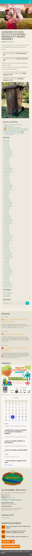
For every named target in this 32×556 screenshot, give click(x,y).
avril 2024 (6, 179)
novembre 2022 (8, 203)
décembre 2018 (8, 269)
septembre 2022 (8, 206)
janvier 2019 (7, 268)
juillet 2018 (7, 277)
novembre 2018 (8, 271)
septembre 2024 (8, 172)
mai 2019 (6, 262)
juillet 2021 (7, 226)
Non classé (7, 295)
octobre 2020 (7, 239)
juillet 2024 (7, 175)
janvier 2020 (7, 251)
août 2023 (6, 191)
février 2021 (7, 233)
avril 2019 (6, 264)
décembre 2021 (8, 219)
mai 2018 (6, 278)
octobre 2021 (7, 222)
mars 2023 (6, 198)
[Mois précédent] (5, 398)
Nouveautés (7, 296)
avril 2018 (6, 279)
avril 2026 (6, 146)
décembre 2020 (8, 236)
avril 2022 (6, 213)
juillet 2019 (7, 260)
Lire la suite (21, 327)
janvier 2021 (7, 234)
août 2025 (6, 157)
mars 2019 (6, 265)
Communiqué (7, 294)
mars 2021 (6, 231)
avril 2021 (6, 230)
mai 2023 (6, 195)
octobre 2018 (7, 272)
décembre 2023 (8, 185)
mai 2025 (6, 161)
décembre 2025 (8, 151)
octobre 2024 (7, 171)
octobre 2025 (7, 154)
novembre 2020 (8, 237)
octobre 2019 (7, 255)
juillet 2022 (7, 209)
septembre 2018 (8, 274)
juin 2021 (6, 227)
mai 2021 (6, 229)
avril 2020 (6, 247)
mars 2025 (6, 164)
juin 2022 (6, 210)
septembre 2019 (8, 257)
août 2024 (6, 174)
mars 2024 (6, 181)
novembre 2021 (8, 220)
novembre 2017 (8, 284)
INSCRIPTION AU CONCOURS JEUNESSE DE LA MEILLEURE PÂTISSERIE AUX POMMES (16, 131)
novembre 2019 (8, 254)
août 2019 (6, 258)
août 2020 (6, 241)
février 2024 (7, 182)
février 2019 (7, 267)
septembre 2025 (8, 155)
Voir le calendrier (8, 465)
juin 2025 (6, 160)
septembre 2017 (8, 286)
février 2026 (7, 148)
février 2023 (7, 199)
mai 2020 (6, 246)
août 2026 (6, 140)
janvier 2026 (7, 150)
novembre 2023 (8, 186)
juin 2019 (6, 261)
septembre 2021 (8, 223)
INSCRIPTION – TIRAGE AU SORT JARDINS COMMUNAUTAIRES (14, 133)
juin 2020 (6, 244)
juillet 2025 (7, 158)
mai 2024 (6, 178)
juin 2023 (6, 193)
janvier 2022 (7, 217)
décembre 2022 (8, 202)
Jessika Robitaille (5, 517)
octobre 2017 (7, 285)
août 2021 (6, 224)
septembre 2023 (8, 189)
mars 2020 (6, 248)
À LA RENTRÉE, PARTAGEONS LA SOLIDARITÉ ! (18, 129)
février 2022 (7, 216)
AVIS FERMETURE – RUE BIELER (13, 127)
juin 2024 (6, 177)
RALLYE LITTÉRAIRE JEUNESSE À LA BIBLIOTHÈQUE (13, 125)
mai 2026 (6, 144)
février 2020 (7, 250)
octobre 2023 (7, 188)
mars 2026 (6, 147)
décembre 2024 (8, 168)
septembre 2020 (8, 240)
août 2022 (6, 208)
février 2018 (7, 282)
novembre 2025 (8, 153)
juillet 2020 (7, 243)
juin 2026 (6, 143)
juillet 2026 (7, 141)
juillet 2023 (7, 192)
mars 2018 (6, 281)
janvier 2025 (7, 167)
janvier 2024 (7, 184)
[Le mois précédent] (27, 398)
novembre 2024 (8, 170)
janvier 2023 (7, 201)
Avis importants (8, 292)
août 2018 (6, 275)
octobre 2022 (7, 205)
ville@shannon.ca (10, 497)
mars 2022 (6, 215)
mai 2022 (6, 212)
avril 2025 (6, 163)
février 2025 (7, 165)
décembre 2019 (8, 253)
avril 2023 (6, 196)
